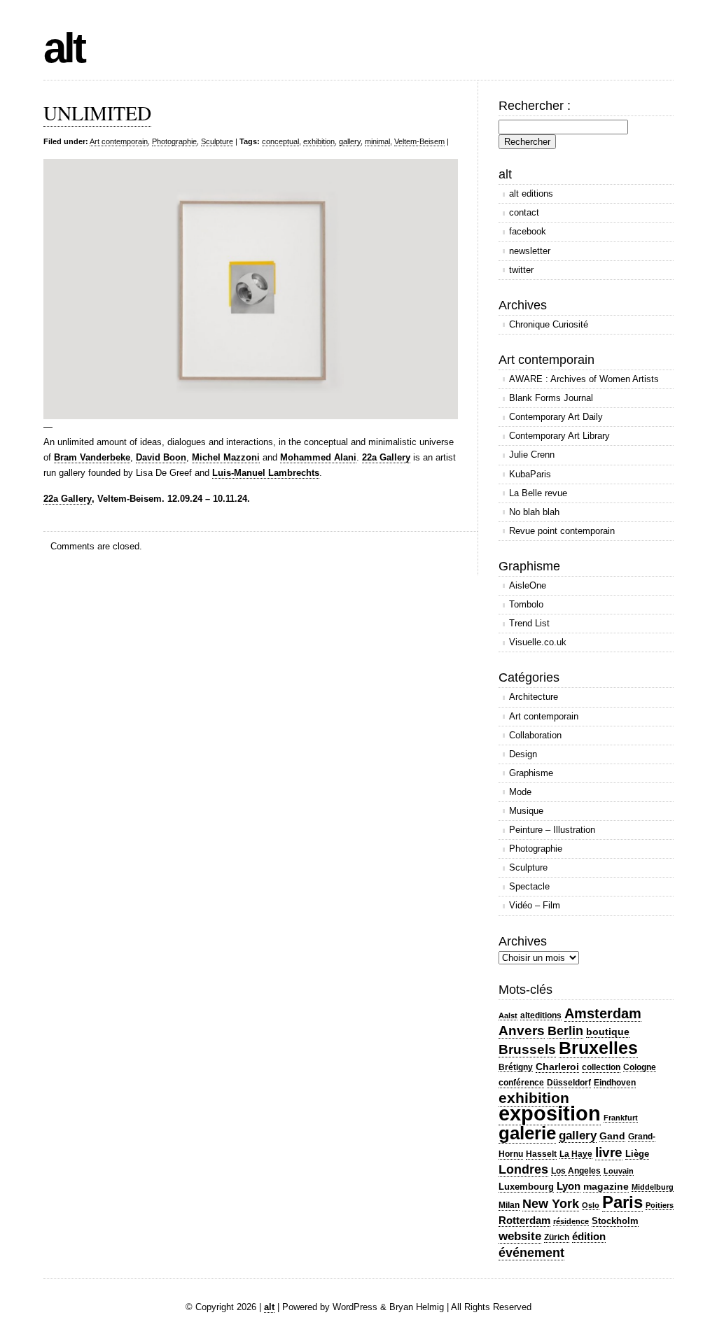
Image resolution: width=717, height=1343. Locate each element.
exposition (550, 1113)
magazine (606, 1186)
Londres (523, 1169)
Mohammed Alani (318, 457)
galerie (527, 1133)
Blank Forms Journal (551, 398)
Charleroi (557, 1066)
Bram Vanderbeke (92, 457)
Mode (520, 792)
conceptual (280, 141)
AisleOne (527, 585)
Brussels (527, 1049)
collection (601, 1067)
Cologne (639, 1067)
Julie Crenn (532, 454)
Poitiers (660, 1205)
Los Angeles (576, 1171)
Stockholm (615, 1221)
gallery (350, 141)
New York (550, 1203)
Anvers (522, 1030)
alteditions (541, 1015)
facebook (527, 231)
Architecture (533, 696)
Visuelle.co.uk (537, 642)
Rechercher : (535, 106)
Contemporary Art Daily (556, 417)
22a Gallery (386, 457)
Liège (637, 1153)
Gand (612, 1135)
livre (608, 1152)
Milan (509, 1205)
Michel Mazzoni (226, 457)
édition (589, 1236)
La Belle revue (538, 493)
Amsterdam (602, 1013)
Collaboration (535, 735)
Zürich (556, 1237)
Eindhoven (615, 1083)
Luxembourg (526, 1186)
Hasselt (541, 1154)
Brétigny (516, 1067)
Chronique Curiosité (548, 324)
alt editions (531, 193)
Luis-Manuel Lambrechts (265, 472)
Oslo (590, 1205)
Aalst (508, 1015)
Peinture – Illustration (552, 829)
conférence (521, 1083)
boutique (607, 1032)
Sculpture (217, 141)
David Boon (161, 457)
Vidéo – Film (534, 905)
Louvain (619, 1171)
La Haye (575, 1154)
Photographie (174, 141)
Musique (526, 811)
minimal (377, 141)
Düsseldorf (569, 1083)
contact (524, 212)
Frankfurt (621, 1117)
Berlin (565, 1031)
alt (63, 47)
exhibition (319, 141)
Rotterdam (524, 1220)
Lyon (568, 1186)
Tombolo (526, 604)
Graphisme (531, 773)
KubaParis (530, 474)
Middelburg (653, 1187)
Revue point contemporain (562, 531)
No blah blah (534, 512)
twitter (521, 270)
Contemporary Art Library (559, 435)
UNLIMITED (97, 112)
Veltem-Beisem (419, 141)
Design (523, 754)
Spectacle (529, 886)
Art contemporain (119, 141)
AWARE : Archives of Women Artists (584, 379)
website (520, 1236)
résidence (571, 1221)
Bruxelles (598, 1047)
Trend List (529, 623)
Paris (622, 1202)
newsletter (529, 251)
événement (531, 1253)
